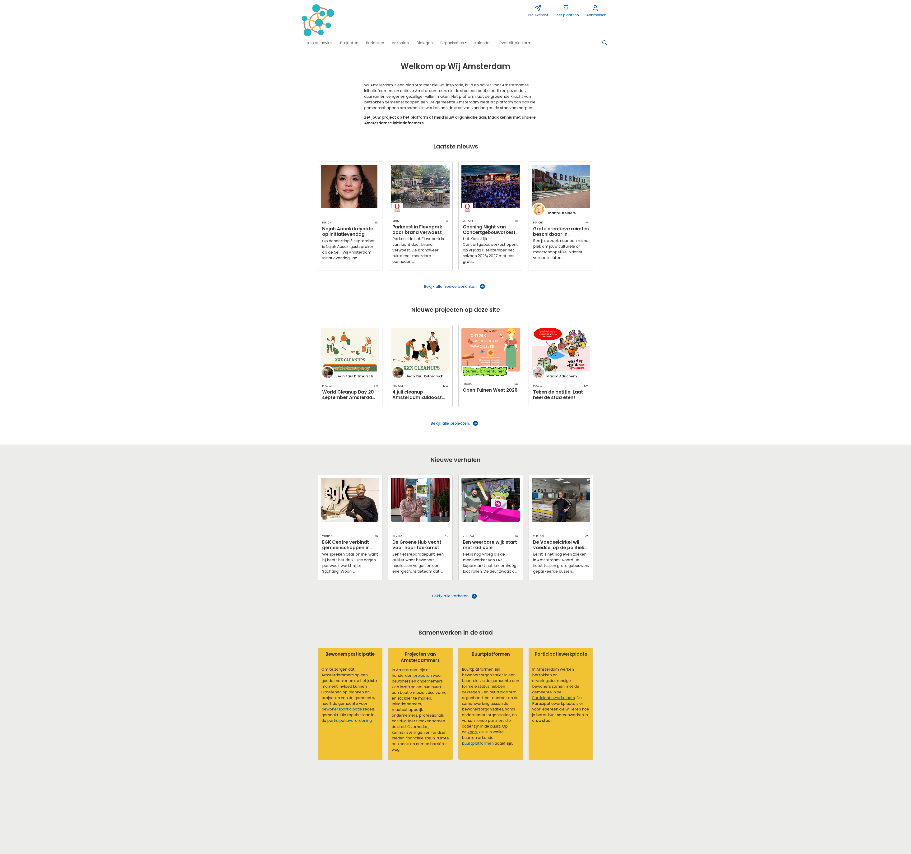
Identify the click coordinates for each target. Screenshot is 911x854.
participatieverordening (349, 720)
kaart (473, 732)
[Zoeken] (604, 42)
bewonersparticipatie (341, 709)
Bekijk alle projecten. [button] (450, 423)
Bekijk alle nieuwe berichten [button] (450, 286)
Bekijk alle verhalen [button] (450, 596)
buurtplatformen (478, 743)
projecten (422, 675)
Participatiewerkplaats (553, 698)
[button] (319, 43)
